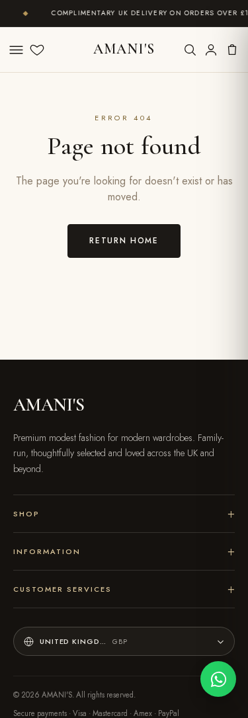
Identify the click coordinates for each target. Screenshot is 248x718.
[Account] (211, 49)
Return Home (123, 240)
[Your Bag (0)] (232, 49)
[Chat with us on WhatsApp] (218, 679)
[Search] (190, 49)
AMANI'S (124, 49)
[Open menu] (16, 49)
